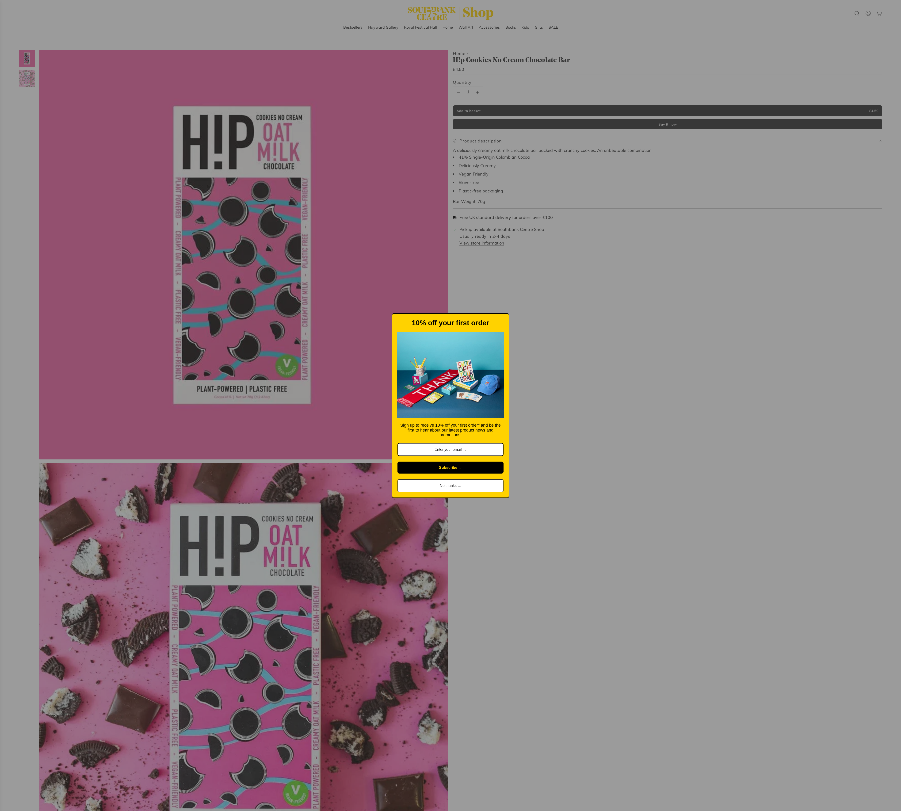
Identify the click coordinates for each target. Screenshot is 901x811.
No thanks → (450, 486)
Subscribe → (450, 468)
